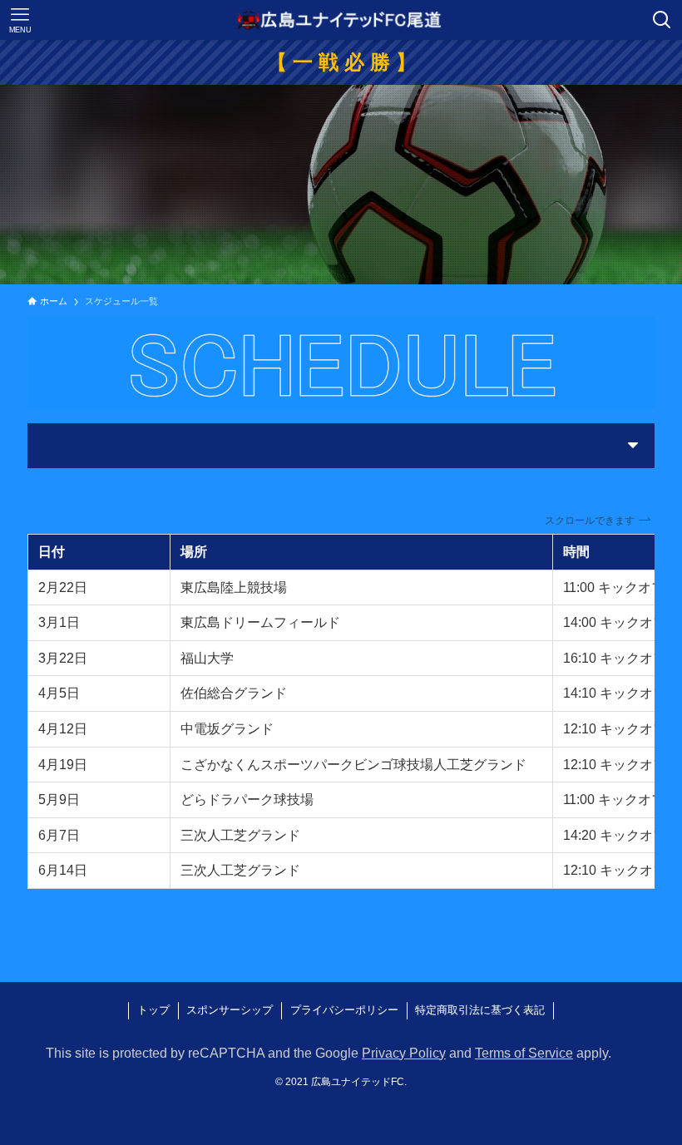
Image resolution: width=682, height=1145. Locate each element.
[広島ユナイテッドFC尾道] (340, 20)
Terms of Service (524, 1053)
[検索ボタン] (662, 20)
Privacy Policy (404, 1053)
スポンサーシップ (229, 1010)
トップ (153, 1010)
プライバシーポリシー (344, 1010)
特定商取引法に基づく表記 (480, 1010)
